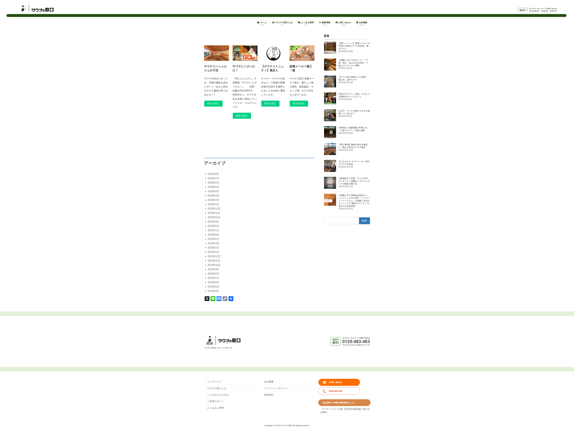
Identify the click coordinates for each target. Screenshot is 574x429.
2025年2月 (213, 247)
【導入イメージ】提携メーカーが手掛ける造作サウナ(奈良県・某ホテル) (354, 46)
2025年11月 (214, 213)
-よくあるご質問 (215, 408)
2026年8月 (213, 174)
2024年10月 (214, 265)
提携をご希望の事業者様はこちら (340, 402)
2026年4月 (213, 191)
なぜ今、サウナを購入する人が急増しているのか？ (354, 112)
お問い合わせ (335, 382)
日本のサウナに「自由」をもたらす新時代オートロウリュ (354, 95)
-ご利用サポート (215, 401)
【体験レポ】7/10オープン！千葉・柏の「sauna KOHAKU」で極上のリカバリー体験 (353, 63)
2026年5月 (213, 187)
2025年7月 (213, 230)
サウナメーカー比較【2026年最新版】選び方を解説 (345, 410)
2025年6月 (213, 234)
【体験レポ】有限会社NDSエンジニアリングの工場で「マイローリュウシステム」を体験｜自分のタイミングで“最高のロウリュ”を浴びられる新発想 (354, 200)
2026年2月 (213, 200)
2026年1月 (213, 204)
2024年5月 (213, 286)
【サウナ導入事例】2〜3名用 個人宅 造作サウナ (353, 78)
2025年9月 (213, 221)
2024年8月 (213, 273)
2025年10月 (214, 217)
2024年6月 (213, 282)
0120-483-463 (335, 391)
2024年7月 (213, 278)
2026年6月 (213, 182)
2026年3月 (213, 195)
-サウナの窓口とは (216, 388)
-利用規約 (268, 394)
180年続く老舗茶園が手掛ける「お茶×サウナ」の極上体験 (352, 129)
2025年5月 (213, 239)
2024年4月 (213, 291)
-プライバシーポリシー (275, 388)
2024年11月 (214, 260)
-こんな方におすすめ (217, 394)
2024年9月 (213, 269)
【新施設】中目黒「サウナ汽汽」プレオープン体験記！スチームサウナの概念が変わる (354, 181)
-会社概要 (268, 381)
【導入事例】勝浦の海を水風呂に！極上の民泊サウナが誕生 (353, 145)
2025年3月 (213, 243)
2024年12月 (214, 256)
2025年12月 (214, 208)
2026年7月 (213, 178)
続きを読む (213, 103)
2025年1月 (213, 252)
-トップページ (214, 381)
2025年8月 (213, 226)
